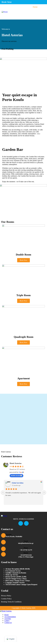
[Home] (5, 12)
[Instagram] (26, 523)
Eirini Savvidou (17, 483)
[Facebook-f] (20, 523)
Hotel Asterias (16, 463)
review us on (15, 475)
